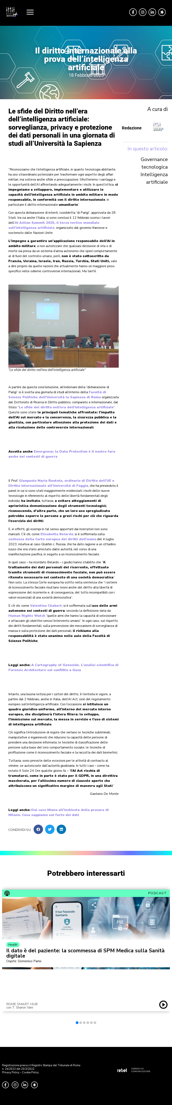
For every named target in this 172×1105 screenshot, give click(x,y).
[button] (38, 829)
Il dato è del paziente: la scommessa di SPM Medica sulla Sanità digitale (85, 953)
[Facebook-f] (133, 12)
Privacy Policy (10, 1072)
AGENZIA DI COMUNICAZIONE (140, 1070)
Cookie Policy (30, 1072)
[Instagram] (142, 12)
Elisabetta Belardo (56, 534)
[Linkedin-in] (152, 12)
